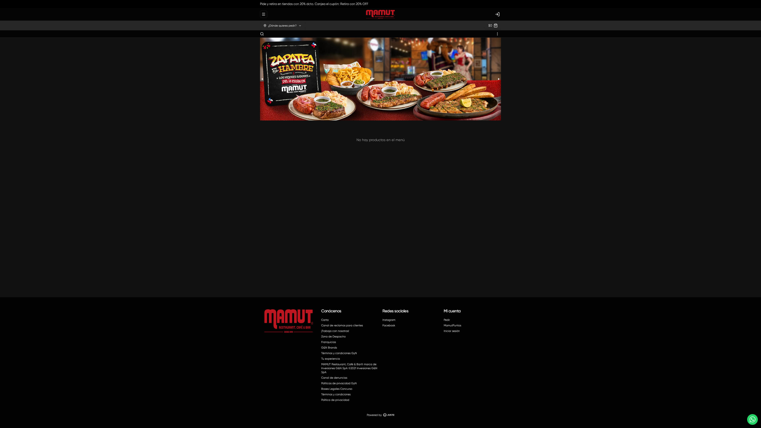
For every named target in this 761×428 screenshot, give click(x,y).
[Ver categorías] (497, 33)
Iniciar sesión (452, 330)
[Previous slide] (262, 79)
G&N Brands (329, 347)
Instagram (388, 319)
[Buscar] (262, 34)
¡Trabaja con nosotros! (335, 330)
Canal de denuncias (334, 377)
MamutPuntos (452, 325)
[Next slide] (498, 79)
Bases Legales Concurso (336, 388)
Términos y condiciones (336, 394)
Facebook (388, 325)
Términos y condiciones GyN (339, 353)
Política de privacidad (335, 399)
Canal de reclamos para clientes (342, 325)
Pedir (447, 319)
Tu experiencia (330, 358)
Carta (325, 319)
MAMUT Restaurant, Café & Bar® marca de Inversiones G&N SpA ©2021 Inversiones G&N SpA (349, 368)
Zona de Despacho (333, 336)
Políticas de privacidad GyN (339, 383)
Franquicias (328, 342)
